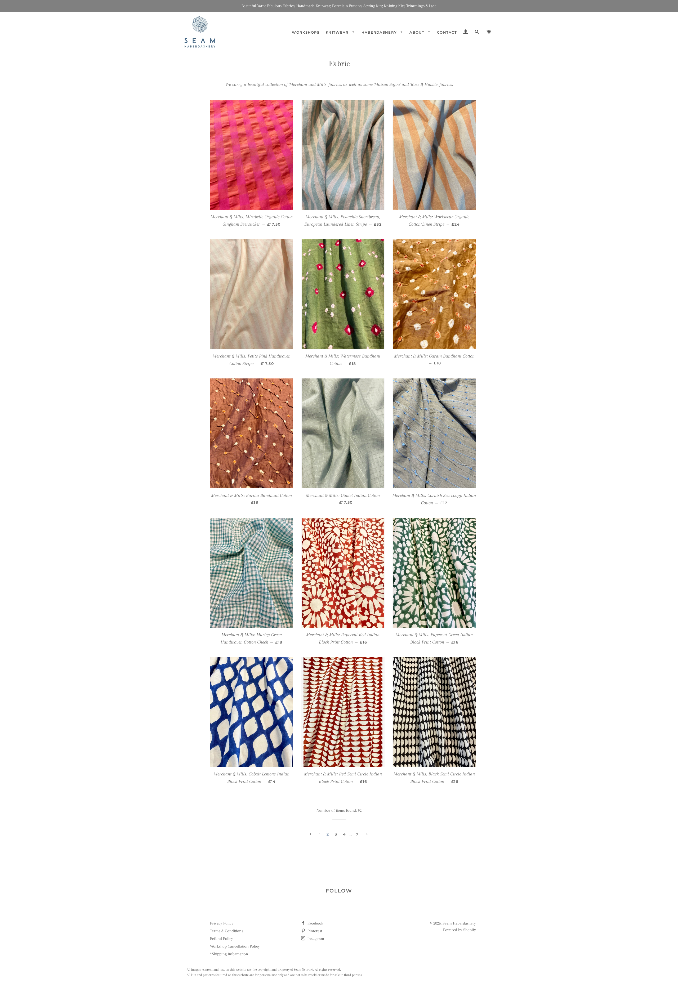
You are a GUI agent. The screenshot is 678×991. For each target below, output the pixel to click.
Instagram (315, 938)
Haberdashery (380, 32)
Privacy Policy (221, 923)
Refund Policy (221, 938)
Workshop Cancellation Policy (235, 946)
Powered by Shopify (459, 929)
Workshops (305, 32)
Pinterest (314, 930)
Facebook (314, 923)
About (417, 32)
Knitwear (338, 32)
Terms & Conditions (226, 930)
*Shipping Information (229, 954)
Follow (339, 891)
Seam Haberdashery (459, 923)
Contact (447, 32)
